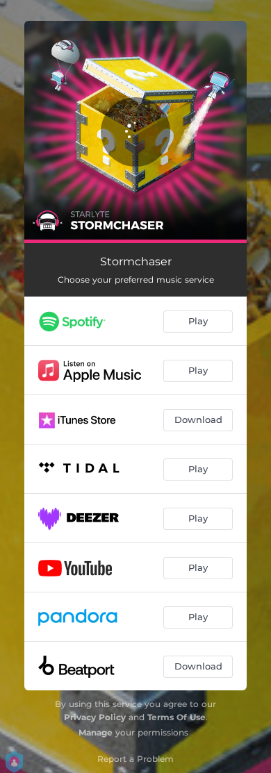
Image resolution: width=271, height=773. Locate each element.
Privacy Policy (95, 717)
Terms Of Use (176, 717)
